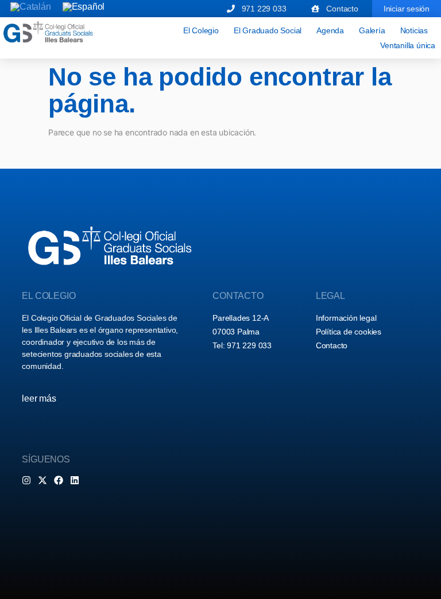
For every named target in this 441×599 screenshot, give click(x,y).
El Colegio (201, 30)
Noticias (414, 30)
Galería (372, 30)
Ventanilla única (407, 45)
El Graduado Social (267, 30)
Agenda (330, 30)
